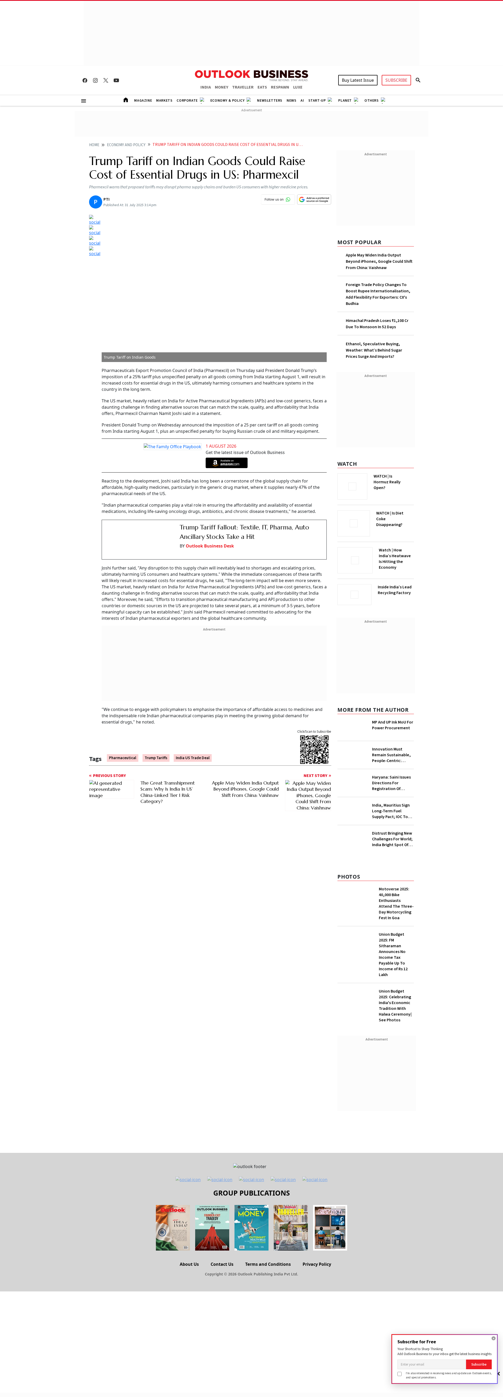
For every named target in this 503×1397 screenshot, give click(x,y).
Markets (164, 100)
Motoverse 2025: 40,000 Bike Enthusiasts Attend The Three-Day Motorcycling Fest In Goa (396, 903)
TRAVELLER (243, 87)
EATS (262, 87)
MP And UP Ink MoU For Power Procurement (392, 725)
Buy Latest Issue (358, 80)
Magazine (143, 100)
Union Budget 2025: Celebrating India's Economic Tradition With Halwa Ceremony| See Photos (395, 1005)
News (291, 100)
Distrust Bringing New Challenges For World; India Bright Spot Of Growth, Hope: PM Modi (392, 839)
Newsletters (269, 100)
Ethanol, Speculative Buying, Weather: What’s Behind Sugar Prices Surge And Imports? (374, 350)
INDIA (205, 87)
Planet (345, 100)
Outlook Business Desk (210, 546)
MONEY (221, 87)
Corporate (187, 100)
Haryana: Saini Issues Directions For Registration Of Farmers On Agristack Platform (392, 783)
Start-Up (317, 100)
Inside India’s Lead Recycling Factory (395, 590)
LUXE (298, 87)
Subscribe (478, 1364)
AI (302, 100)
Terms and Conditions (268, 1264)
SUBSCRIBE (396, 80)
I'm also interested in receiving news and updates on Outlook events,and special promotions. (449, 1375)
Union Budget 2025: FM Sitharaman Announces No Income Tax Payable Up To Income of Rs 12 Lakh (393, 955)
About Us (189, 1264)
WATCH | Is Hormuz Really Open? (387, 482)
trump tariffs (156, 750)
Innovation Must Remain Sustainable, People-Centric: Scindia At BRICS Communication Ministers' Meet (391, 755)
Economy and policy (126, 145)
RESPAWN (280, 87)
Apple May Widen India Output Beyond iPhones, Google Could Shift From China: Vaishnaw (379, 261)
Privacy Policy (317, 1264)
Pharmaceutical (122, 750)
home (94, 145)
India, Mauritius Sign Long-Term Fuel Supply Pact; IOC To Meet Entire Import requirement (391, 811)
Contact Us (222, 1264)
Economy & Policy (227, 100)
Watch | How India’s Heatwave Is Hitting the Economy (395, 558)
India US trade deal (193, 750)
